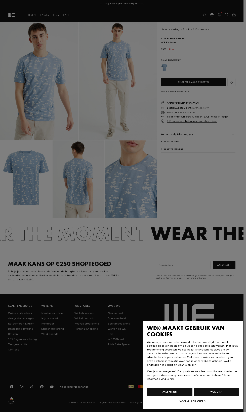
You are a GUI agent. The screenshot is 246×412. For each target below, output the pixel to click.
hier (172, 378)
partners (159, 361)
